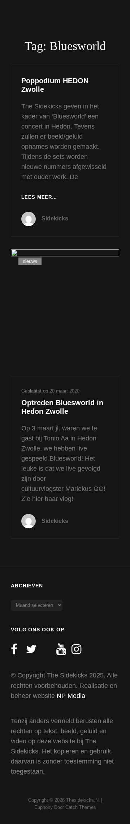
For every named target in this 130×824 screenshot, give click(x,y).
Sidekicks (55, 218)
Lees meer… (39, 198)
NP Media (71, 695)
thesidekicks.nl (83, 800)
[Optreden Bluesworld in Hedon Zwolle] (65, 312)
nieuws (30, 261)
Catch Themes (80, 807)
